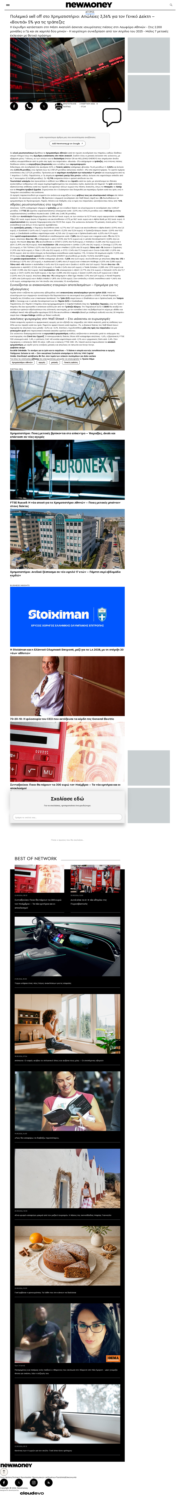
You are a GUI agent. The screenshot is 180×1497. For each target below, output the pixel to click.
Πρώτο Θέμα (88, 358)
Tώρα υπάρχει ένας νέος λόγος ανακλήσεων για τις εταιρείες (43, 983)
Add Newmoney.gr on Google (66, 143)
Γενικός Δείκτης (71, 362)
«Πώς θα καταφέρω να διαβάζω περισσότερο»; (37, 1137)
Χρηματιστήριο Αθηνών (22, 362)
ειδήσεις (35, 358)
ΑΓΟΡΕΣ (90, 12)
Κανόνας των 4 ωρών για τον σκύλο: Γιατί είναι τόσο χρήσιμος (43, 1450)
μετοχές (54, 362)
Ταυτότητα (60, 1477)
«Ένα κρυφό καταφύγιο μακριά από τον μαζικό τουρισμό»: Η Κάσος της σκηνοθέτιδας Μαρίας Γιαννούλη (63, 1215)
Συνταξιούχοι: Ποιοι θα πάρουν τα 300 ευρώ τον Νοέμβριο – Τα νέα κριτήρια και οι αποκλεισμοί (38, 903)
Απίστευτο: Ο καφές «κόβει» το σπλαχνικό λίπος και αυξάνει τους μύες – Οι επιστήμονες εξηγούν (59, 1060)
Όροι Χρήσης (6, 1477)
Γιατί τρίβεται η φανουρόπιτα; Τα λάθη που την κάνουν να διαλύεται (45, 1292)
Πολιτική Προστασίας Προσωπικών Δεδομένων (34, 1477)
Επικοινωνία (70, 1477)
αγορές (42, 362)
